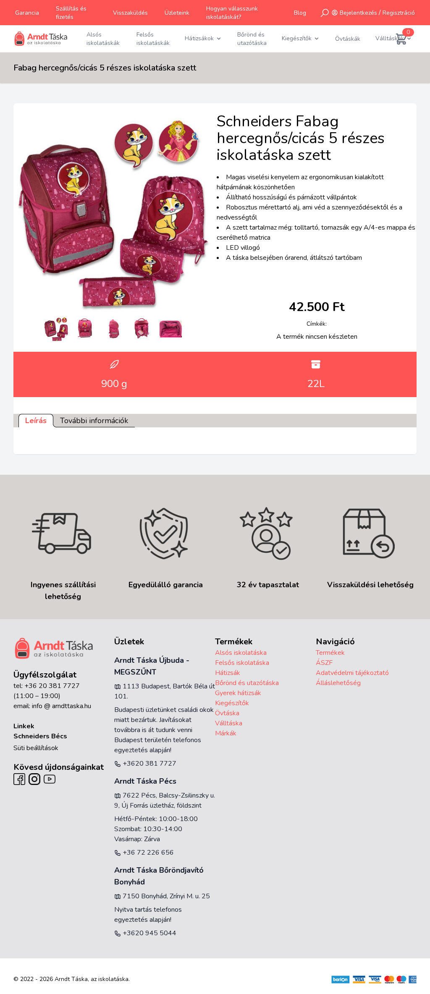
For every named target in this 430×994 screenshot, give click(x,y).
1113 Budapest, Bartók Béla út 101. (164, 691)
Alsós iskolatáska (241, 652)
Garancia (27, 13)
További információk (94, 421)
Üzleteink (177, 13)
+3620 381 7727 (148, 763)
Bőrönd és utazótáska (252, 39)
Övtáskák (347, 39)
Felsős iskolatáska (242, 662)
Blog (300, 13)
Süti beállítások (35, 748)
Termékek (330, 652)
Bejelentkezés (358, 13)
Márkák (225, 733)
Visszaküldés (130, 13)
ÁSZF (324, 662)
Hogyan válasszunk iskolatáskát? (232, 13)
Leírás (36, 421)
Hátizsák (227, 672)
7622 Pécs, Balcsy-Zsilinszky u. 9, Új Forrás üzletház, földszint (164, 800)
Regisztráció (399, 13)
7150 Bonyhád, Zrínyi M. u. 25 (165, 896)
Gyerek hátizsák (238, 693)
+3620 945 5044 (148, 933)
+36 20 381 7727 (52, 686)
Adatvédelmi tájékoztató (352, 672)
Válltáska (228, 723)
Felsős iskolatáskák (153, 39)
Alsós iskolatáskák (103, 39)
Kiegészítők (232, 703)
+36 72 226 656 (147, 852)
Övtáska (227, 713)
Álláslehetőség (338, 683)
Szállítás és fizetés (71, 13)
